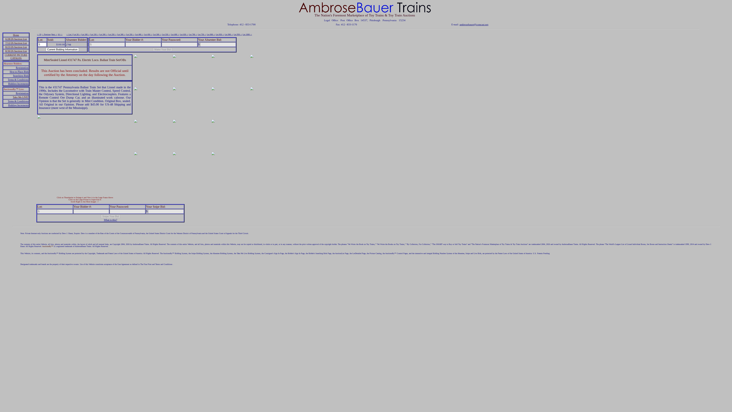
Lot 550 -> (166, 34)
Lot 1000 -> (247, 34)
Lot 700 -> (193, 34)
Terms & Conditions (18, 79)
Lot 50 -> (77, 34)
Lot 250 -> (112, 34)
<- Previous (46, 34)
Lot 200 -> (103, 34)
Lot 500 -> (157, 34)
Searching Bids (21, 75)
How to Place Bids (19, 71)
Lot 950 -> (238, 34)
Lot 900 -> (229, 34)
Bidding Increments (18, 83)
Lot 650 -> (184, 34)
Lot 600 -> (175, 34)
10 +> (60, 34)
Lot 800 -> (211, 34)
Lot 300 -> (121, 34)
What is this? (110, 219)
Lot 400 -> (139, 34)
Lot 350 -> (130, 34)
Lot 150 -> (94, 34)
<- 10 (39, 34)
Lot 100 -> (85, 34)
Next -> (54, 34)
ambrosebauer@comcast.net (474, 24)
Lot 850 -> (220, 34)
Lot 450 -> (148, 34)
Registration (22, 67)
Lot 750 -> (202, 34)
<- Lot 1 (69, 34)
